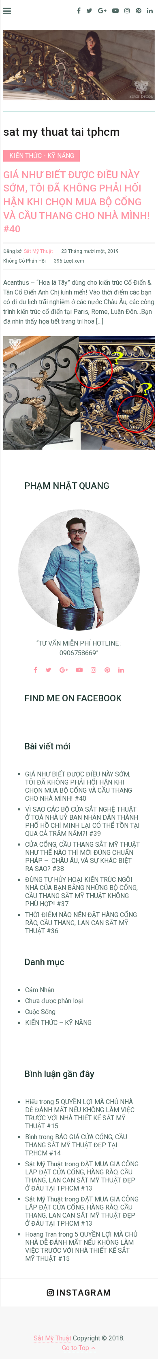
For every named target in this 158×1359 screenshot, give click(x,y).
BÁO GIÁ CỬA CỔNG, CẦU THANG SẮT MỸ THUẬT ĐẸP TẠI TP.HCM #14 (76, 1145)
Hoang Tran (41, 1234)
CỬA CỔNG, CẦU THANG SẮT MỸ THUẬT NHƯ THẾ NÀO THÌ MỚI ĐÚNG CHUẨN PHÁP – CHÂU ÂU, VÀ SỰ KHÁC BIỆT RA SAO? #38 (82, 857)
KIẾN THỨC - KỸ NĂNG (41, 156)
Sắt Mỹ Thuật (38, 251)
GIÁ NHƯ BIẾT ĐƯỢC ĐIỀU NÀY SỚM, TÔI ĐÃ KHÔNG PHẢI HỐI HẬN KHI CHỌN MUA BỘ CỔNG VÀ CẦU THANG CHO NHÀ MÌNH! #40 (76, 202)
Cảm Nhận (39, 990)
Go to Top (75, 1348)
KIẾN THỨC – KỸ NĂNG (58, 1023)
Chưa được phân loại (54, 1001)
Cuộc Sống (40, 1012)
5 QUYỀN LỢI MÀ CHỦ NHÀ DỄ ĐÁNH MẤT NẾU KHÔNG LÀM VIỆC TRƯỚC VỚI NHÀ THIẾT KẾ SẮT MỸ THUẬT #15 (80, 1114)
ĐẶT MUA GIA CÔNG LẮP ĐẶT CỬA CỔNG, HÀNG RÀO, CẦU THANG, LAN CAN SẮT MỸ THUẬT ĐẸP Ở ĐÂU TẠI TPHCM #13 (82, 1176)
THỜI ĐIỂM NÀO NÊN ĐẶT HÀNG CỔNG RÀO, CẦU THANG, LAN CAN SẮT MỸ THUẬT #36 (81, 923)
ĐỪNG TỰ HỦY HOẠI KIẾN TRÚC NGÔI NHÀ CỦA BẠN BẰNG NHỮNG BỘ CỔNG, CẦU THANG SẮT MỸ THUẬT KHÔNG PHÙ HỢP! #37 (81, 892)
